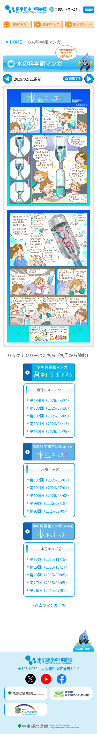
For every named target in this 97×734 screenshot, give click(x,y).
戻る (89, 78)
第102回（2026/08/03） (50, 480)
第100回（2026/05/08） (50, 495)
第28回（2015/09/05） (49, 574)
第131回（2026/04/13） (50, 423)
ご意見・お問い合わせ (68, 9)
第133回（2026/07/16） (50, 408)
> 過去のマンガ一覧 (49, 605)
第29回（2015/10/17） (49, 567)
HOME (16, 42)
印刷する (73, 78)
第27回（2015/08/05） (49, 582)
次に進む (7, 78)
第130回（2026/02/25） (50, 431)
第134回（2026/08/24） (50, 400)
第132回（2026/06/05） (50, 415)
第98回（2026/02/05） (49, 511)
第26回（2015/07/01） (49, 590)
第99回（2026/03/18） (49, 503)
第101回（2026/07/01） (50, 487)
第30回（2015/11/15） (49, 559)
